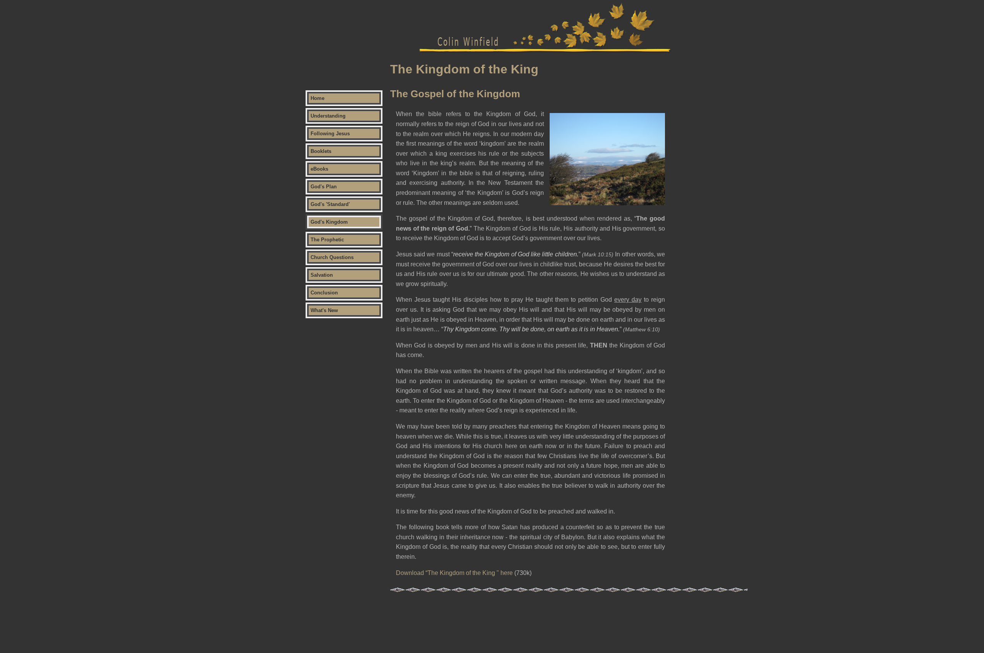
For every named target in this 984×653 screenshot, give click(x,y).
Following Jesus (330, 133)
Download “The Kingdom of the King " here (454, 573)
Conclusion (324, 293)
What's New (324, 310)
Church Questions (332, 257)
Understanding (328, 116)
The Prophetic (327, 240)
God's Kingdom (329, 222)
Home (317, 98)
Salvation (322, 275)
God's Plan (324, 186)
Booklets (321, 151)
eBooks (319, 169)
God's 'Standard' (330, 204)
